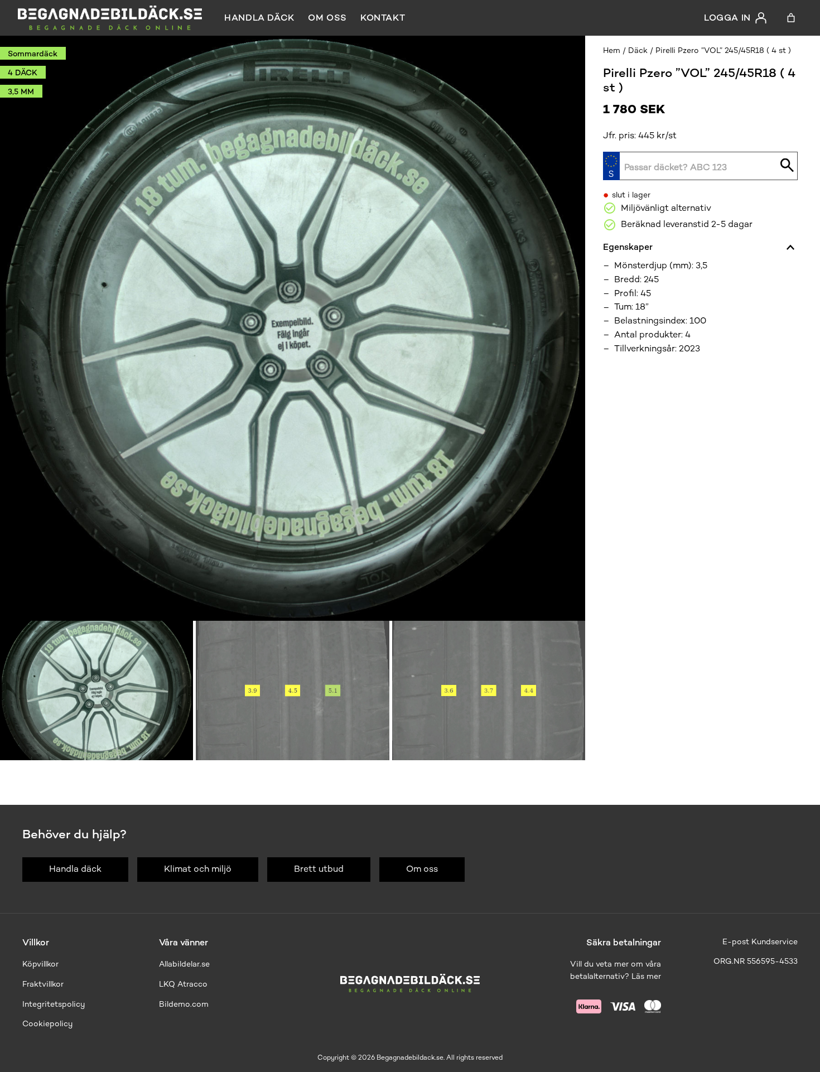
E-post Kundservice (760, 942)
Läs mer (646, 976)
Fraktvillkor (43, 984)
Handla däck (259, 17)
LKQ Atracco (183, 984)
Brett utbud (319, 868)
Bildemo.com (184, 1004)
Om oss (327, 17)
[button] (96, 690)
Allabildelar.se (184, 964)
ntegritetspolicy (55, 1004)
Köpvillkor (40, 964)
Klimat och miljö (197, 868)
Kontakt (382, 17)
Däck (638, 50)
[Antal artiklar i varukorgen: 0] (791, 18)
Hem (611, 50)
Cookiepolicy (47, 1023)
